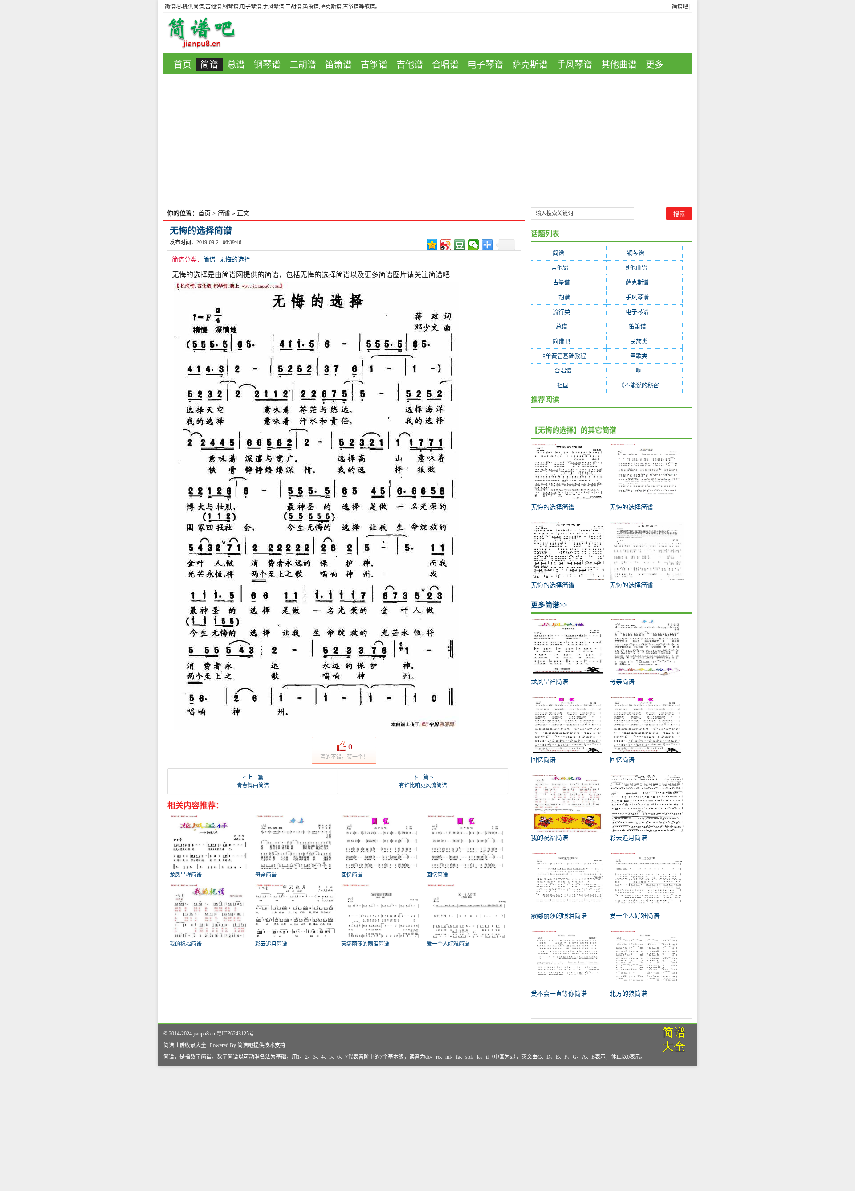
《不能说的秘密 (644, 385)
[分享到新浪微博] (446, 244)
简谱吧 (680, 7)
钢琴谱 (267, 65)
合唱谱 (445, 65)
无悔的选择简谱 (201, 231)
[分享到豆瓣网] (459, 244)
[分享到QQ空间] (432, 244)
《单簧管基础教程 (568, 355)
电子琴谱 (485, 65)
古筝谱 (374, 65)
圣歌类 (644, 355)
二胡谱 (302, 65)
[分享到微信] (473, 244)
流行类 (568, 311)
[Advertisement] (427, 140)
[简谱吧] (208, 33)
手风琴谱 (574, 65)
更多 (655, 65)
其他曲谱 (619, 65)
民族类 (644, 341)
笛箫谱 (338, 65)
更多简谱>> (549, 605)
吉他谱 (409, 65)
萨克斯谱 (530, 65)
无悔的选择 (234, 259)
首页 (182, 65)
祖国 (568, 385)
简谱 (209, 65)
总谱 (236, 65)
